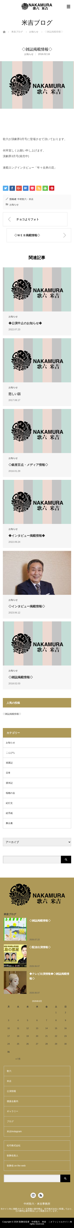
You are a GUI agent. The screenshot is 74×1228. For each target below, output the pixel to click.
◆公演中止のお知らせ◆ (25, 323)
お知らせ (33, 31)
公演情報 (11, 1091)
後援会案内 (12, 1101)
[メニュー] (68, 6)
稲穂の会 (10, 793)
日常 (8, 773)
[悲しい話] (37, 360)
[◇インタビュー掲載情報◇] (37, 573)
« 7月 (18, 1059)
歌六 (9, 1071)
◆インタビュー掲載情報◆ (27, 535)
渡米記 (9, 783)
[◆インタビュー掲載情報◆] (37, 502)
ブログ (10, 1121)
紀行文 (9, 803)
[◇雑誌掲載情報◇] (37, 643)
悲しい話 (15, 393)
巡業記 (9, 762)
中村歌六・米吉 (25, 199)
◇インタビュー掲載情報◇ (27, 606)
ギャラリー (12, 1111)
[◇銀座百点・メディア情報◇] (37, 431)
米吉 (9, 1081)
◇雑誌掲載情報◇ (21, 677)
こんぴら (10, 752)
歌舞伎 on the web (16, 1165)
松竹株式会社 (13, 1145)
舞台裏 (9, 823)
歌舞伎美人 (12, 1155)
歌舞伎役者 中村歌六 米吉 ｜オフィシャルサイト (44, 1222)
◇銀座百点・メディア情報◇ (28, 464)
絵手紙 (9, 813)
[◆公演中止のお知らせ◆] (37, 289)
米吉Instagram (14, 1131)
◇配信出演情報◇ (40, 947)
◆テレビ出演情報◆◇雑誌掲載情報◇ (49, 976)
